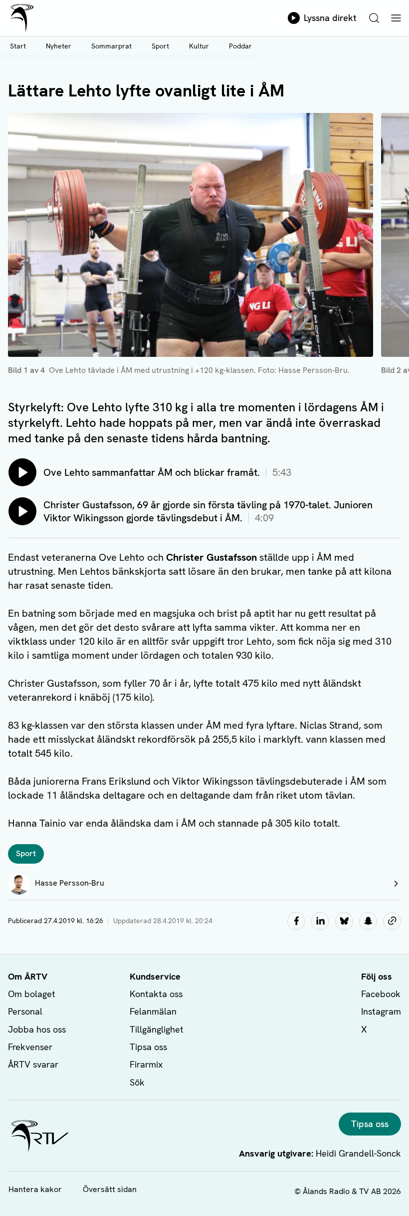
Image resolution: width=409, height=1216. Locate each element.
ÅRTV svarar (33, 1064)
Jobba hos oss (37, 1029)
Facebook (381, 994)
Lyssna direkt (330, 17)
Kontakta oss (156, 994)
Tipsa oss (148, 1047)
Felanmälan (153, 1011)
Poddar (240, 45)
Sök (137, 1082)
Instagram (381, 1011)
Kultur (199, 45)
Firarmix (146, 1064)
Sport (160, 45)
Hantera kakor (35, 1189)
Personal (25, 1011)
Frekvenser (30, 1047)
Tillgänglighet (157, 1029)
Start (18, 45)
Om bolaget (31, 994)
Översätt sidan (110, 1189)
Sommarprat (111, 45)
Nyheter (58, 45)
